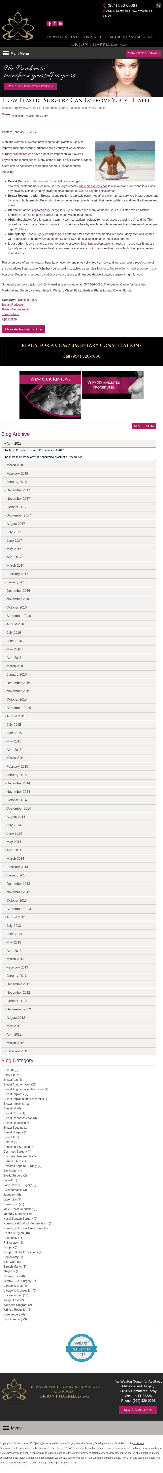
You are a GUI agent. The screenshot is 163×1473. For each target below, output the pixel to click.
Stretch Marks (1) (14, 1266)
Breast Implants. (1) (16, 1103)
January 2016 (17, 674)
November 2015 (18, 691)
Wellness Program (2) (17, 1304)
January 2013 (17, 975)
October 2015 (17, 699)
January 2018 (17, 482)
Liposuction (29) (13, 1204)
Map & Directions (138, 1410)
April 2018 (14, 443)
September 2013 (19, 909)
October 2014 (17, 800)
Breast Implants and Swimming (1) (25, 1098)
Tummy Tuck (10, 314)
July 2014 (14, 825)
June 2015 (14, 733)
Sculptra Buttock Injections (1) (22, 1252)
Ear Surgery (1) (13, 1170)
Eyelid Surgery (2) (15, 1175)
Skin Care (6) (12, 1261)
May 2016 (14, 649)
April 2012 (14, 1034)
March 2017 (15, 565)
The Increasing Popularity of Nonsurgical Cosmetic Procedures (42, 456)
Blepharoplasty (40, 210)
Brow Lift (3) (11, 1137)
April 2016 (14, 657)
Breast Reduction (13, 304)
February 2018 (17, 473)
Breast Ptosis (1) (14, 1113)
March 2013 (15, 959)
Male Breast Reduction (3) (20, 1209)
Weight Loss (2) (13, 1300)
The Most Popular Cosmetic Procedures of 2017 (33, 450)
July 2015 (14, 724)
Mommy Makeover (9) (18, 1213)
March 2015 (15, 758)
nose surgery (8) (14, 1314)
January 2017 (17, 582)
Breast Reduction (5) (16, 1122)
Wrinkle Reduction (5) (17, 1309)
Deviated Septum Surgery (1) (22, 1166)
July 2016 (14, 632)
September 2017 (19, 515)
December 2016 (18, 590)
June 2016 (14, 641)
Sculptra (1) (10, 1247)
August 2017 (16, 523)
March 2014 (15, 858)
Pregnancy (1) (12, 1237)
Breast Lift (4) (12, 1108)
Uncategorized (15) (15, 1295)
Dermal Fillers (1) (14, 1161)
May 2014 (14, 842)
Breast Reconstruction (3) (20, 1118)
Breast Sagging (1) (15, 1127)
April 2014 (14, 850)
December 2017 (18, 490)
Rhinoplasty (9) (13, 1242)
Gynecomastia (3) (15, 1189)
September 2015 (19, 708)
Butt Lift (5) (10, 1142)
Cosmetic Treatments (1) (19, 1156)
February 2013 (17, 967)
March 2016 (15, 666)
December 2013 (18, 883)
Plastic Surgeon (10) (16, 1233)
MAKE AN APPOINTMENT (144, 53)
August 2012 (16, 1017)
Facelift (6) (10, 1180)
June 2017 (14, 540)
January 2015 (17, 775)
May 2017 (14, 549)
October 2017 (17, 507)
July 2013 (14, 925)
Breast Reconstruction (16, 309)
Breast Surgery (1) (15, 1132)
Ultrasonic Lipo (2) (15, 1285)
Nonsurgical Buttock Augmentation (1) (27, 1223)
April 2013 (14, 951)
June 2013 (14, 934)
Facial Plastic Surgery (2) (19, 1185)
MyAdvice (138, 1443)
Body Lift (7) (11, 1074)
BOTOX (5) (10, 1070)
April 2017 (14, 557)
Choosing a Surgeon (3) (18, 1146)
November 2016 (18, 599)
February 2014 (17, 867)
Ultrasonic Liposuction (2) (19, 1290)
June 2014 (14, 833)
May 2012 (14, 1026)
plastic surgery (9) (15, 1319)
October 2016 (17, 607)
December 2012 (18, 984)
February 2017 (17, 574)
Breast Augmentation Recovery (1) (25, 1089)
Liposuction (95, 243)
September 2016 (19, 616)
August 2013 (16, 917)
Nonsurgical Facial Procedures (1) (25, 1228)
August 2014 (16, 817)
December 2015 (18, 683)
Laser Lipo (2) (12, 1199)
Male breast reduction (93, 186)
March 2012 (15, 1043)
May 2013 (14, 942)
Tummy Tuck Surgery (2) (19, 1281)
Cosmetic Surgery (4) (17, 1151)
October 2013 (17, 900)
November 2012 (18, 992)
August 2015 (16, 716)
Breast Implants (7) (15, 1094)
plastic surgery (27, 299)
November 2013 (18, 892)
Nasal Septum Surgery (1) (20, 1218)
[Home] (18, 27)
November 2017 (18, 498)
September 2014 (19, 808)
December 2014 (18, 783)
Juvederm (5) (12, 1194)
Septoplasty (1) (13, 1257)
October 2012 (17, 1001)
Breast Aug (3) (12, 1079)
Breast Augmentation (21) (19, 1084)
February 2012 (17, 1051)
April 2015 (14, 749)
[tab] (78, 444)
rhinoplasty (53, 234)
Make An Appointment (21, 329)
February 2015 (17, 766)
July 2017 (14, 532)
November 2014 (18, 791)
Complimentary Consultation (30, 86)
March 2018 (15, 465)
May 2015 (14, 741)
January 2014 (17, 875)
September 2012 (19, 1009)
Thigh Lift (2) (11, 1271)
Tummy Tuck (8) (14, 1276)
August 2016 (16, 624)
